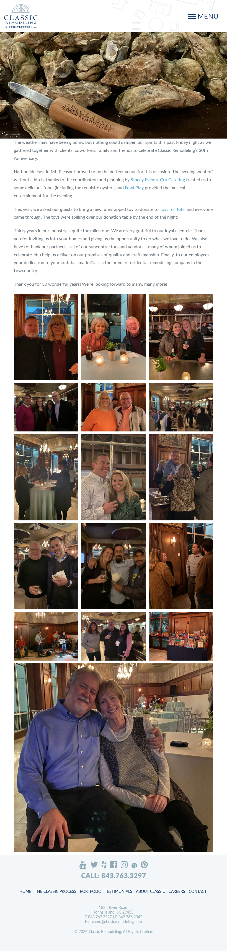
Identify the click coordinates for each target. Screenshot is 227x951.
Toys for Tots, (172, 209)
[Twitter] (94, 864)
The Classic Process (55, 892)
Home (25, 892)
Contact (198, 892)
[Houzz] (104, 864)
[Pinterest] (144, 864)
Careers (177, 892)
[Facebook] (113, 864)
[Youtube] (83, 864)
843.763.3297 (100, 917)
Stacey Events (144, 180)
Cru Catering (172, 180)
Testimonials (118, 892)
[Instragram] (124, 864)
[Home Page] (20, 16)
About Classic (150, 892)
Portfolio (90, 892)
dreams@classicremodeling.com (115, 922)
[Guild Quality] (134, 865)
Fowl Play (134, 188)
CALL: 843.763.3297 (113, 876)
